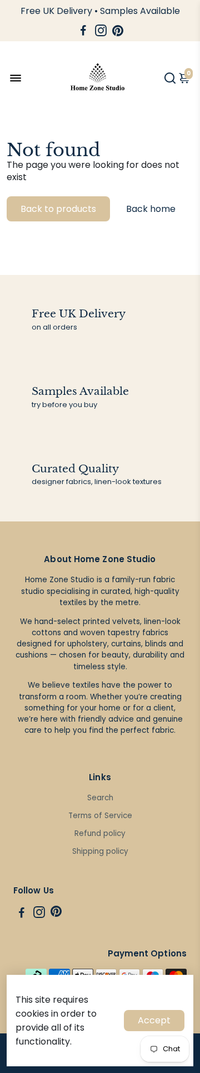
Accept (154, 1020)
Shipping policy (100, 851)
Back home (151, 208)
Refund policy (100, 833)
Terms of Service (100, 815)
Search (100, 797)
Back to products (58, 208)
